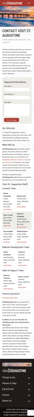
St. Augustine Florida (23, 415)
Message (7, 102)
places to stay (22, 160)
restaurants (6, 160)
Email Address (9, 94)
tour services (6, 162)
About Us (7, 400)
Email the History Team (9, 298)
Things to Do (8, 377)
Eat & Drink (8, 389)
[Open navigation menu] (27, 3)
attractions (13, 160)
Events (5, 395)
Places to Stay (9, 383)
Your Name (7, 86)
